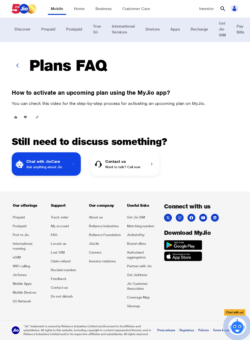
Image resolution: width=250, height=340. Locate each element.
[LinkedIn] (215, 218)
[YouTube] (203, 218)
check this (39, 103)
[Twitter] (168, 218)
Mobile (57, 8)
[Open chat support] (237, 327)
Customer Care (136, 8)
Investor (206, 8)
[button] (223, 9)
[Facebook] (191, 218)
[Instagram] (180, 218)
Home (79, 8)
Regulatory (186, 330)
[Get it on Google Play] (183, 245)
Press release (166, 330)
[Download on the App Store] (183, 257)
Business (103, 8)
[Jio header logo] (24, 9)
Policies (203, 330)
